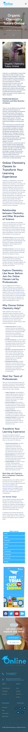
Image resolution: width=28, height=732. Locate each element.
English (6, 537)
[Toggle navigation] (22, 4)
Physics (6, 544)
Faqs (3, 710)
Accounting (7, 554)
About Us (18, 691)
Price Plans (4, 707)
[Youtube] (17, 613)
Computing (7, 551)
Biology (6, 561)
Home (17, 688)
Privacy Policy (5, 713)
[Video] (22, 613)
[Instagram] (16, 708)
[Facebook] (5, 613)
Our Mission (5, 691)
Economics (7, 558)
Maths (6, 533)
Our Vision (4, 694)
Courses (18, 697)
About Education (6, 688)
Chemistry (7, 540)
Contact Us (18, 694)
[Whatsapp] (22, 712)
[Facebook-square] (24, 708)
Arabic (6, 547)
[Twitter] (11, 613)
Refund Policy (5, 716)
